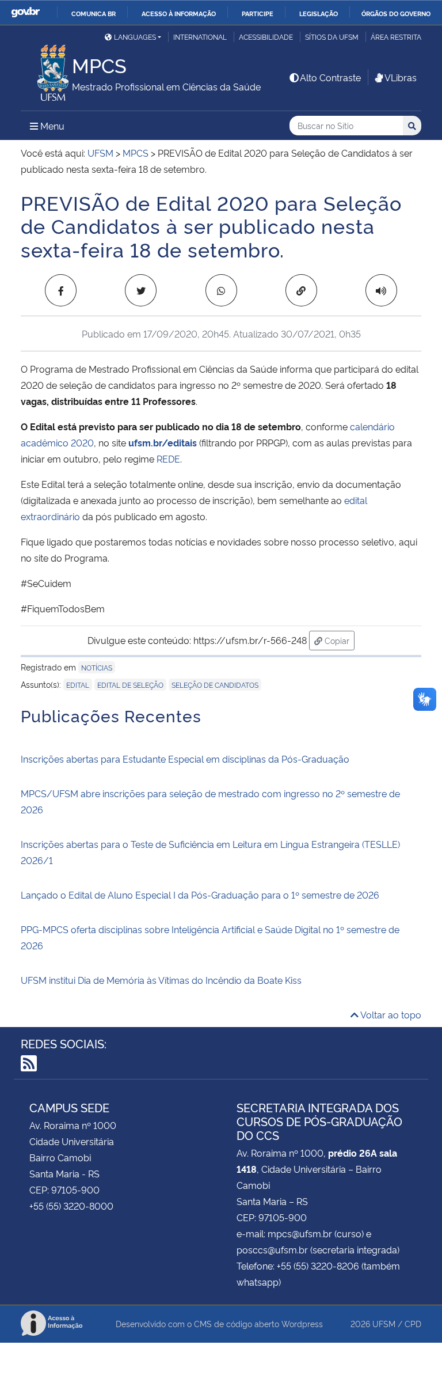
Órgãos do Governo (395, 13)
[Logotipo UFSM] (46, 69)
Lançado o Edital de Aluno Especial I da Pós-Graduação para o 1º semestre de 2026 (200, 894)
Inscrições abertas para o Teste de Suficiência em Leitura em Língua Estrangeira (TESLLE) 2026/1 (210, 852)
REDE (168, 458)
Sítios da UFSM (332, 36)
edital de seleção (130, 684)
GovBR (25, 12)
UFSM (383, 1323)
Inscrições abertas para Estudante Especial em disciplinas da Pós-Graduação (185, 758)
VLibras (400, 77)
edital (77, 684)
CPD (413, 1323)
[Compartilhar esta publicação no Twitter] (141, 290)
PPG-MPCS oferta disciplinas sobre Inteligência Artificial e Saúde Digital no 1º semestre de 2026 (210, 937)
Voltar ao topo (390, 1014)
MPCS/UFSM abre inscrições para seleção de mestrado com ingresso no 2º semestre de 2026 (210, 801)
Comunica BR (93, 13)
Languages (135, 36)
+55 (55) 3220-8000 (71, 1205)
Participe (257, 13)
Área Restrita (396, 36)
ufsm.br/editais (162, 442)
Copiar (338, 640)
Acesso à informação (179, 13)
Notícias (96, 667)
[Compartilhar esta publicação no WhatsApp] (221, 290)
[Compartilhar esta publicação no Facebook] (61, 290)
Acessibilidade (266, 36)
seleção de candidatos (215, 684)
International (200, 36)
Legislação (318, 13)
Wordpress (302, 1323)
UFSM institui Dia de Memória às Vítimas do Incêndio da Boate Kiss (161, 979)
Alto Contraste (330, 77)
